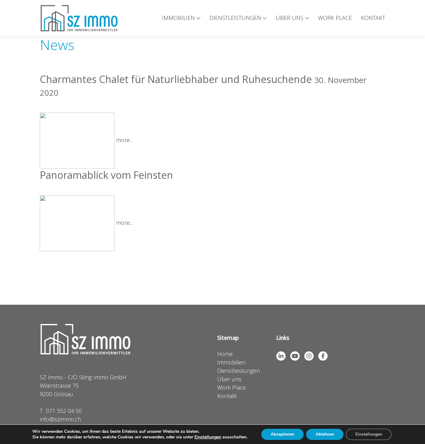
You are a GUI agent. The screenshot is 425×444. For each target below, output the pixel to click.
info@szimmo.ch (60, 419)
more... (124, 140)
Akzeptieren (282, 434)
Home (225, 354)
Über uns (289, 17)
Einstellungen (207, 437)
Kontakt (373, 17)
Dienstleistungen (235, 17)
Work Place (335, 17)
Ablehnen (324, 434)
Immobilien (178, 17)
